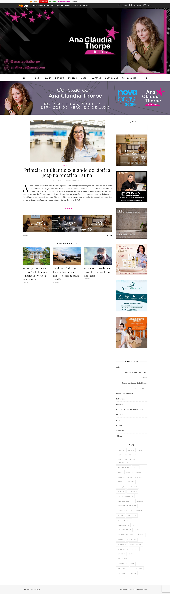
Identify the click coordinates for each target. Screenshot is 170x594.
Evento (140, 501)
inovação (132, 515)
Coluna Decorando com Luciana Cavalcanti (135, 375)
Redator (26, 236)
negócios (131, 539)
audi (120, 472)
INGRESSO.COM (39, 6)
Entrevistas (120, 399)
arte (136, 467)
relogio (121, 554)
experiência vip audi (127, 506)
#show (131, 450)
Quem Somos (111, 78)
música (141, 535)
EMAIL (149, 6)
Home (36, 78)
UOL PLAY (77, 6)
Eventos (72, 78)
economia (132, 491)
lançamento (123, 525)
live (135, 525)
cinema (131, 482)
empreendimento (125, 496)
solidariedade (124, 559)
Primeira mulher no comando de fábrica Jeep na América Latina (67, 172)
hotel (120, 515)
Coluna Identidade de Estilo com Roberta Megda (134, 385)
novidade (122, 544)
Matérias (96, 78)
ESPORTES (52, 2)
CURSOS (68, 6)
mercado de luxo (125, 535)
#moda (121, 450)
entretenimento (125, 501)
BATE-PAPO (137, 6)
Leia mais (67, 208)
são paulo (122, 568)
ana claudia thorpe (127, 455)
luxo (137, 530)
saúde (132, 554)
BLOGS (75, 2)
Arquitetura (123, 467)
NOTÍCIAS (43, 2)
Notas (118, 420)
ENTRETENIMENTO (64, 2)
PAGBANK (59, 6)
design (121, 491)
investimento (124, 520)
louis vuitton (124, 530)
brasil (121, 482)
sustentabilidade (126, 563)
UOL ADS (86, 6)
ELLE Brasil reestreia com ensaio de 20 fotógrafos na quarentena (97, 272)
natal (120, 539)
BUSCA (124, 6)
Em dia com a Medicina (125, 393)
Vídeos (84, 78)
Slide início (120, 431)
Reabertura (123, 549)
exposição (122, 511)
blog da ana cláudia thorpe (131, 477)
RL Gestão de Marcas (140, 590)
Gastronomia (137, 511)
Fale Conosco (129, 78)
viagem (133, 573)
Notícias (59, 78)
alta (140, 450)
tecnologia (136, 568)
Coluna (47, 78)
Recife (135, 549)
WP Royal (37, 590)
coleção (121, 486)
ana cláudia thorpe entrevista (127, 461)
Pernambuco (136, 544)
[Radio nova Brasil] (85, 114)
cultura (133, 486)
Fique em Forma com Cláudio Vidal (129, 409)
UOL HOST (50, 6)
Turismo (121, 573)
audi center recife (134, 472)
